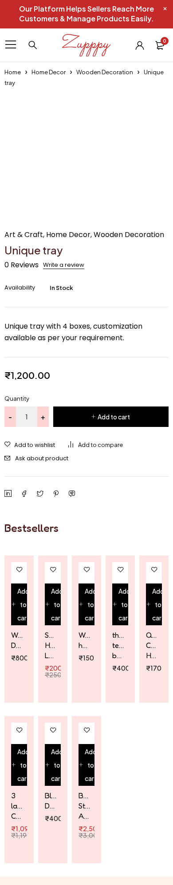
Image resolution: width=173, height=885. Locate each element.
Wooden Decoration (104, 72)
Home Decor (48, 72)
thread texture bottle (118, 645)
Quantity (16, 398)
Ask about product (41, 458)
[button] (20, 604)
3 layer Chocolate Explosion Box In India (17, 806)
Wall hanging (84, 640)
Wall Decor (17, 640)
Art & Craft (23, 234)
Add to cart (114, 417)
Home (12, 72)
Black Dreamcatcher (50, 800)
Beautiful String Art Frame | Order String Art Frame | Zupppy (84, 806)
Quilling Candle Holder (151, 645)
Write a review (63, 265)
